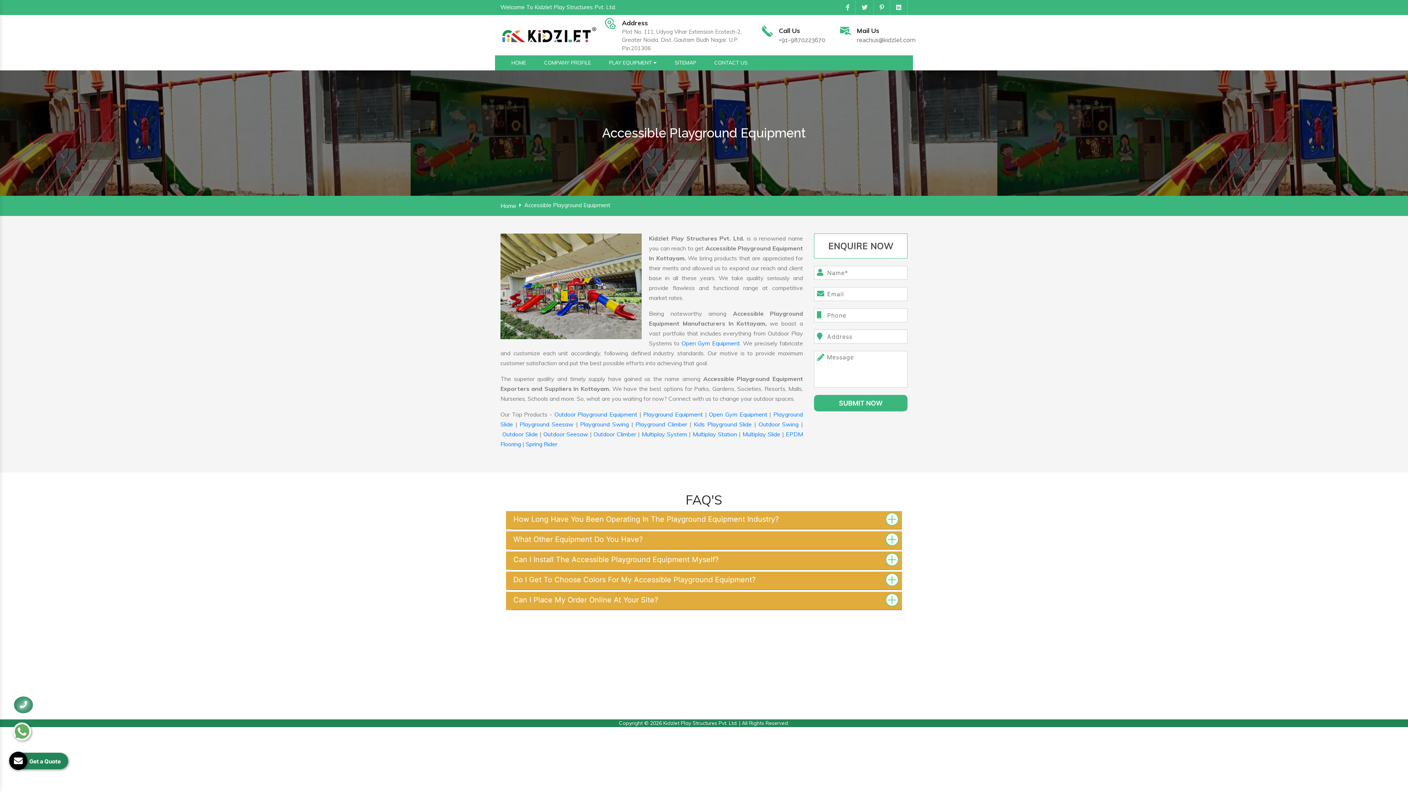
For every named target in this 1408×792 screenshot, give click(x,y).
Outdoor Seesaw (565, 434)
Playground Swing (604, 424)
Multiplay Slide (761, 434)
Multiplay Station (715, 434)
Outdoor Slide (520, 434)
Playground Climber (661, 424)
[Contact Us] (23, 710)
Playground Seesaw (546, 424)
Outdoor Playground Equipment (595, 414)
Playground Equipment (673, 414)
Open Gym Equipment (711, 343)
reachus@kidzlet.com (886, 40)
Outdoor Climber (615, 434)
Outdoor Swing (779, 424)
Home (508, 205)
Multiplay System (664, 434)
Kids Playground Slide (723, 424)
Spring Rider (541, 444)
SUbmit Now (861, 403)
